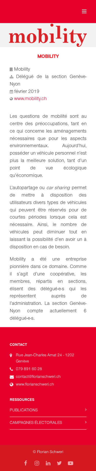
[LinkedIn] (48, 463)
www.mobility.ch (30, 98)
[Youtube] (71, 463)
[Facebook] (25, 463)
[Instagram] (37, 463)
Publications (24, 410)
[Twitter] (59, 463)
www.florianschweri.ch (35, 384)
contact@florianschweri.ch (38, 376)
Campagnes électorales (36, 422)
